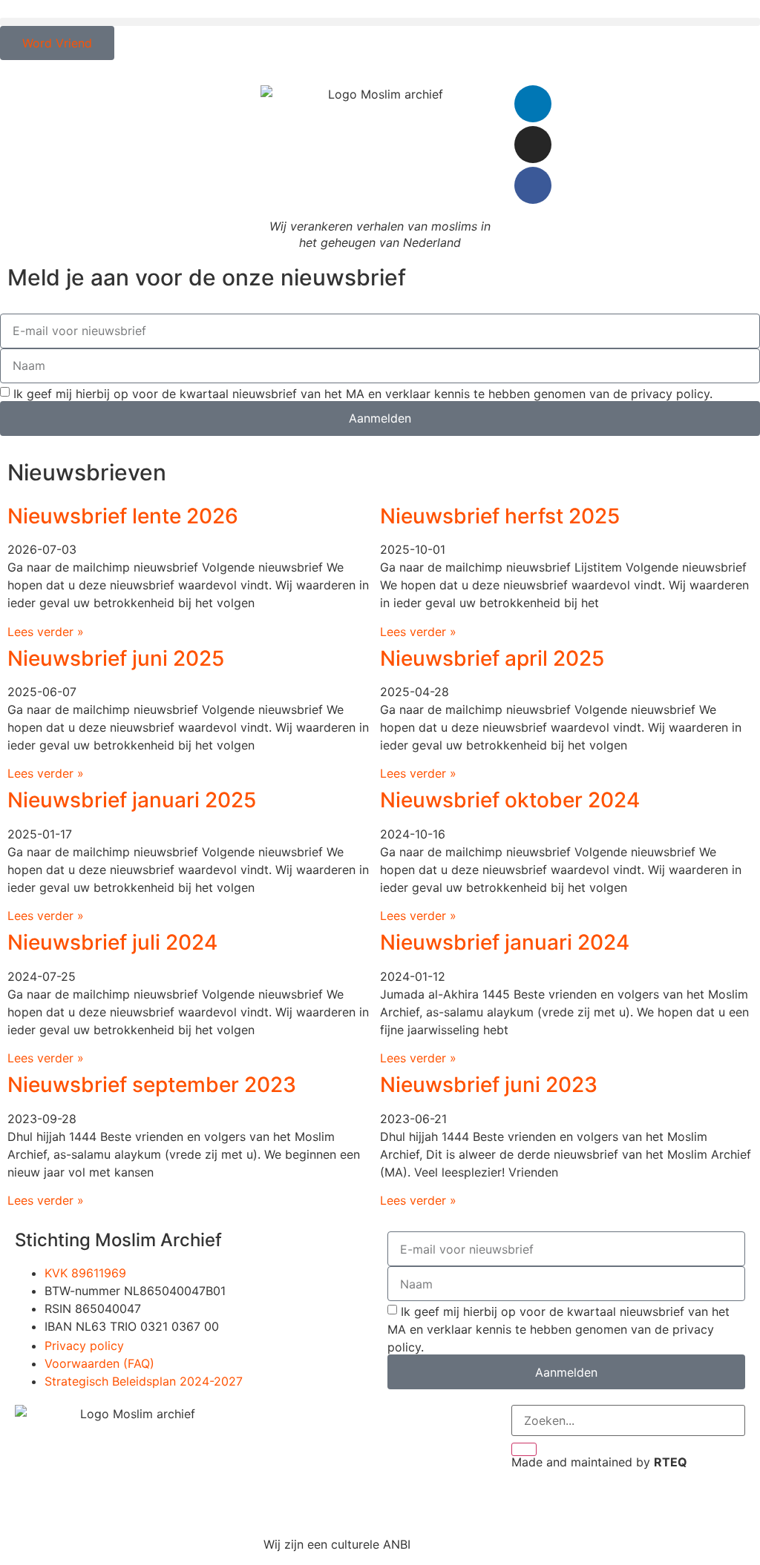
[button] (380, 22)
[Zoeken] (524, 1449)
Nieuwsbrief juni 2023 (488, 1084)
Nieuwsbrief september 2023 (151, 1084)
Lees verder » (45, 631)
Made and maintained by (599, 1462)
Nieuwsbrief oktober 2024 (510, 800)
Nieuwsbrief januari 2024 (504, 942)
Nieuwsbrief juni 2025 (115, 658)
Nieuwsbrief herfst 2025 (500, 516)
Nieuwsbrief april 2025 (492, 658)
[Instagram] (532, 144)
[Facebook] (532, 185)
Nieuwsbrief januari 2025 (131, 800)
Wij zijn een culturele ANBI (336, 1544)
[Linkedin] (532, 103)
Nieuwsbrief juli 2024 (112, 942)
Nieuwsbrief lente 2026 (122, 516)
